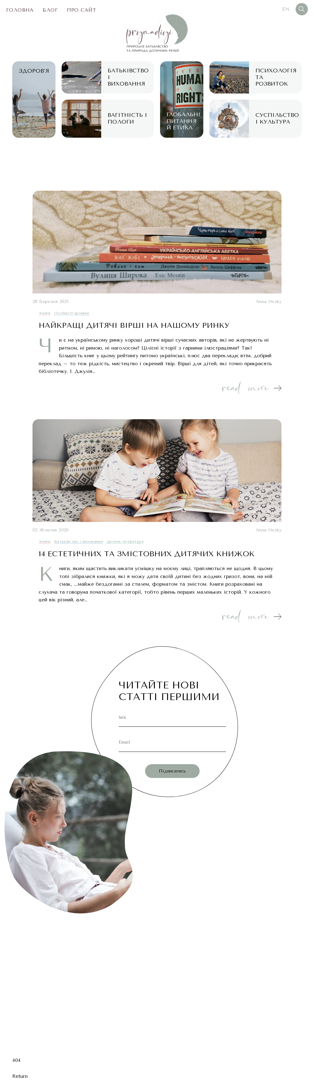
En (285, 9)
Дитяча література (125, 541)
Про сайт (81, 10)
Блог (50, 10)
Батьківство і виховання (78, 541)
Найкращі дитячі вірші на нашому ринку (134, 325)
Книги (45, 313)
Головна (19, 10)
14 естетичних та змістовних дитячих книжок (147, 554)
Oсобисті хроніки (71, 313)
